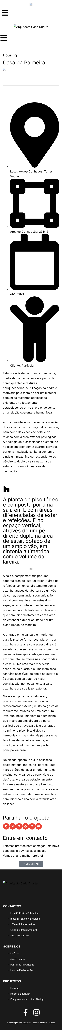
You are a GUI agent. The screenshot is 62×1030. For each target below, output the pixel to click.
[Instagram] (36, 1012)
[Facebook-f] (25, 1012)
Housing (10, 55)
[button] (6, 826)
